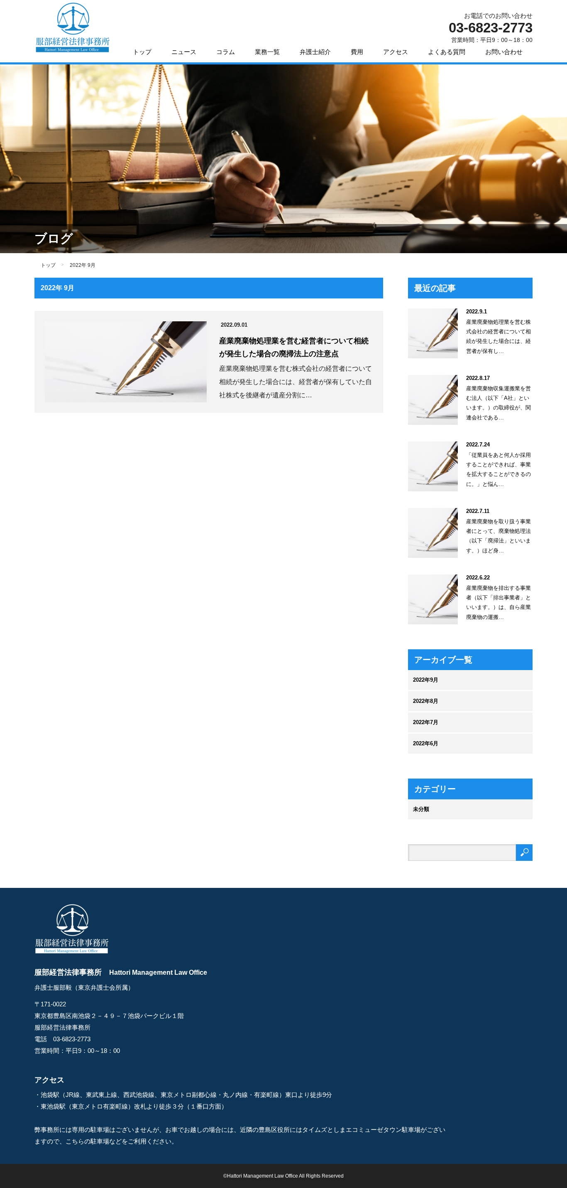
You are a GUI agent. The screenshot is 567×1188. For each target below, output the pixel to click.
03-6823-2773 (71, 1039)
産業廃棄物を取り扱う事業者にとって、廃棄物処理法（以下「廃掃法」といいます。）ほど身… (498, 536)
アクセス (395, 51)
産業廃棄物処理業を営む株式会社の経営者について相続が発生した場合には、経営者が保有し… (498, 336)
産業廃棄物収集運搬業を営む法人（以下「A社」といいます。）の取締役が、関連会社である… (498, 403)
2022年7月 (425, 722)
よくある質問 (446, 51)
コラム (225, 51)
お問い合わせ (504, 51)
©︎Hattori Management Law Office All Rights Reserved (283, 1176)
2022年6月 (425, 743)
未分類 (421, 809)
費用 (357, 51)
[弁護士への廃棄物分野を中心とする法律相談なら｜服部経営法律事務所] (72, 28)
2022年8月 (425, 701)
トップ (142, 51)
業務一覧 (267, 51)
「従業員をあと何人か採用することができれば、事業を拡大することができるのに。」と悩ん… (498, 469)
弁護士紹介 (315, 51)
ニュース (183, 51)
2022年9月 (425, 680)
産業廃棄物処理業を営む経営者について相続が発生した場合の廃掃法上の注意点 (294, 347)
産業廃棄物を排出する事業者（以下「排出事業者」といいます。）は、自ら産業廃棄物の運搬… (498, 602)
